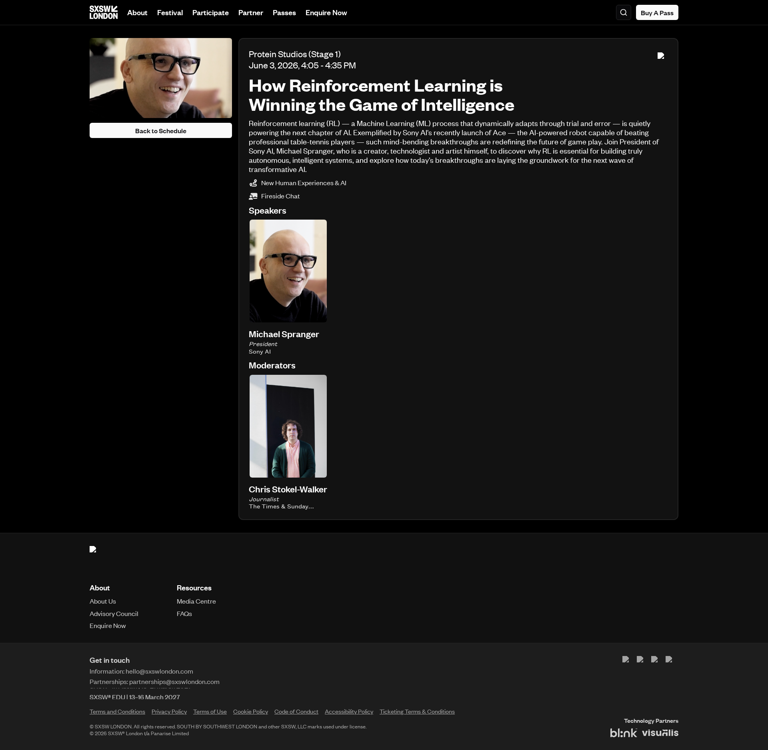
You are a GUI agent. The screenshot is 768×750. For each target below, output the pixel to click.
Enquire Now (326, 12)
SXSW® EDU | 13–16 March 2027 (135, 693)
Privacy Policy (169, 711)
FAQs (184, 613)
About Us (103, 600)
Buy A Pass (657, 12)
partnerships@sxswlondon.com (174, 681)
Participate (210, 12)
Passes (284, 12)
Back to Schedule (160, 130)
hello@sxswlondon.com (159, 670)
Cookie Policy (250, 711)
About (137, 12)
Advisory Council (114, 613)
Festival (170, 12)
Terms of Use (210, 711)
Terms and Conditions (117, 711)
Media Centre (196, 600)
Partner (250, 12)
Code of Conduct (296, 711)
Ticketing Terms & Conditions (417, 711)
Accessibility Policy (349, 711)
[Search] (623, 12)
